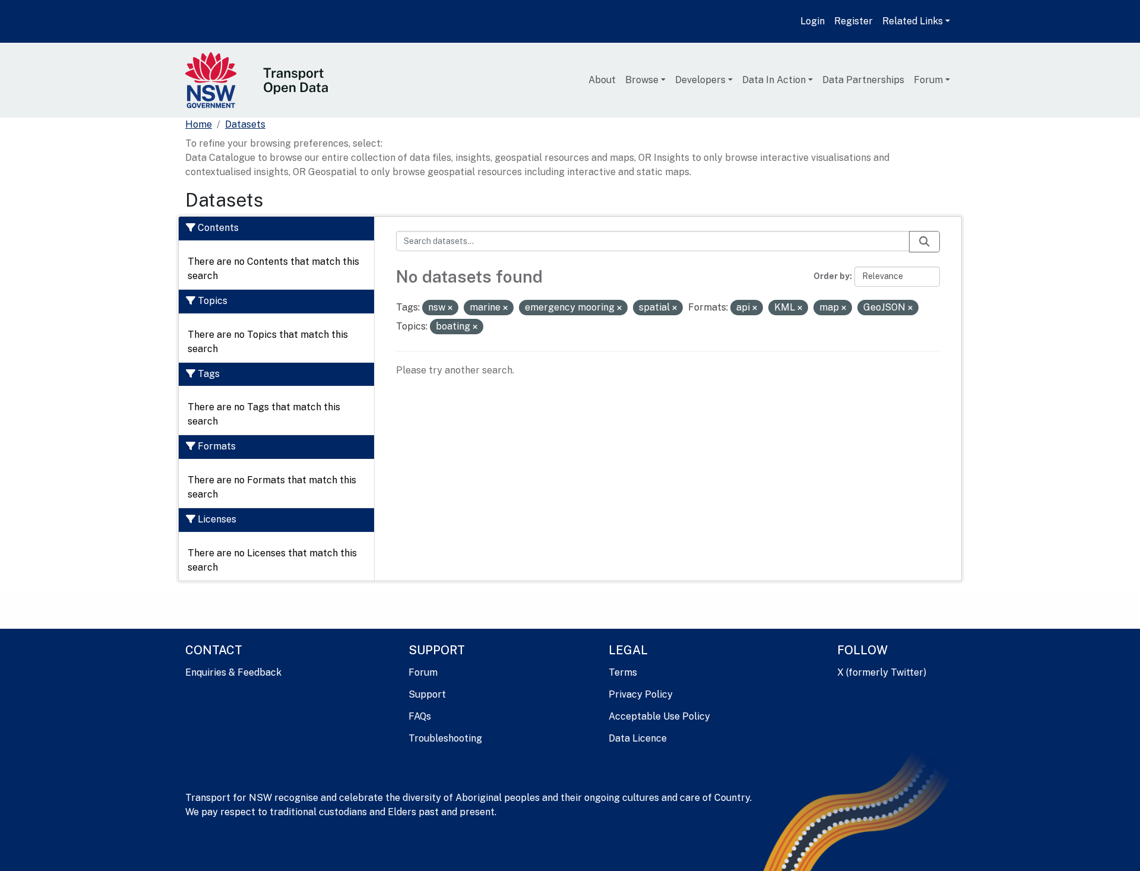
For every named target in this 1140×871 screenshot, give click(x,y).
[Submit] (924, 241)
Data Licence (638, 738)
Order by (831, 276)
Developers (700, 79)
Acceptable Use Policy (659, 716)
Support (427, 694)
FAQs (419, 716)
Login (812, 21)
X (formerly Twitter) (881, 672)
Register (853, 21)
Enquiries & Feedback (233, 672)
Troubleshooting (445, 738)
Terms (623, 672)
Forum (928, 79)
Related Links (912, 21)
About (602, 79)
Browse (641, 79)
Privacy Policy (641, 694)
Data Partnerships (863, 79)
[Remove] (450, 308)
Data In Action (774, 79)
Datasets (245, 124)
